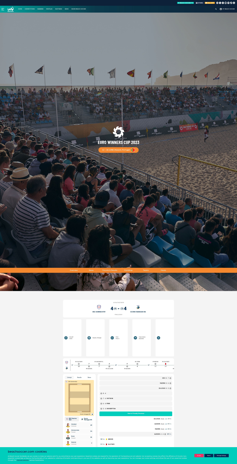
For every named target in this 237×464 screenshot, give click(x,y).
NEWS (67, 9)
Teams (146, 270)
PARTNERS (58, 9)
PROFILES (49, 9)
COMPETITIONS (30, 9)
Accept (199, 455)
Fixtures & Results (109, 270)
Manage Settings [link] (23, 460)
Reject (209, 455)
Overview (74, 270)
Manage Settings (221, 455)
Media (163, 270)
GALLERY (210, 3)
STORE (200, 3)
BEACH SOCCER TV (186, 3)
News (91, 270)
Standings (128, 270)
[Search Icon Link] (216, 9)
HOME (20, 9)
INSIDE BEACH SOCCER (78, 9)
